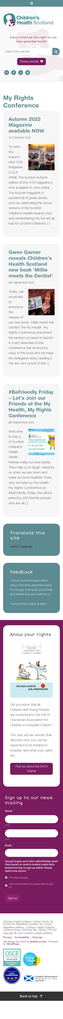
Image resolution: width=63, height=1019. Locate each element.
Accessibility (22, 937)
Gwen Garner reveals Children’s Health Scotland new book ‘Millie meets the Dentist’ (31, 263)
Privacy (7, 937)
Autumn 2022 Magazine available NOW (26, 125)
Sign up (12, 898)
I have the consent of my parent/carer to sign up (31, 885)
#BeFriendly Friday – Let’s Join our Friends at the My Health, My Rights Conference (31, 403)
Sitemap (37, 937)
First (7, 825)
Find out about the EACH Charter (31, 769)
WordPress (13, 944)
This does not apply (18, 877)
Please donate (29, 61)
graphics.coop (38, 941)
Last (7, 839)
